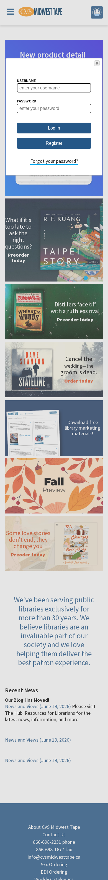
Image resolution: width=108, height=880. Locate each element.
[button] (97, 63)
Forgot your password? (54, 161)
